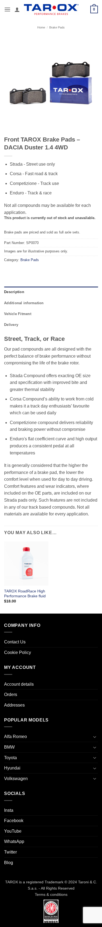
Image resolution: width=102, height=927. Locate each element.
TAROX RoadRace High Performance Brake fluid (25, 593)
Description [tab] (14, 292)
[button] (7, 9)
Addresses (14, 705)
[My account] (17, 9)
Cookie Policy (17, 652)
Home (41, 27)
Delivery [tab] (11, 325)
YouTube (12, 831)
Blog (8, 862)
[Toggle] (94, 736)
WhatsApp (14, 841)
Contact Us (15, 642)
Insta (8, 810)
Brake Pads (57, 27)
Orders (10, 694)
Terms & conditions (51, 894)
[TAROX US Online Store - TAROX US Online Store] (51, 9)
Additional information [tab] (24, 303)
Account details (19, 684)
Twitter (10, 852)
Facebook (13, 820)
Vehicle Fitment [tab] (17, 314)
